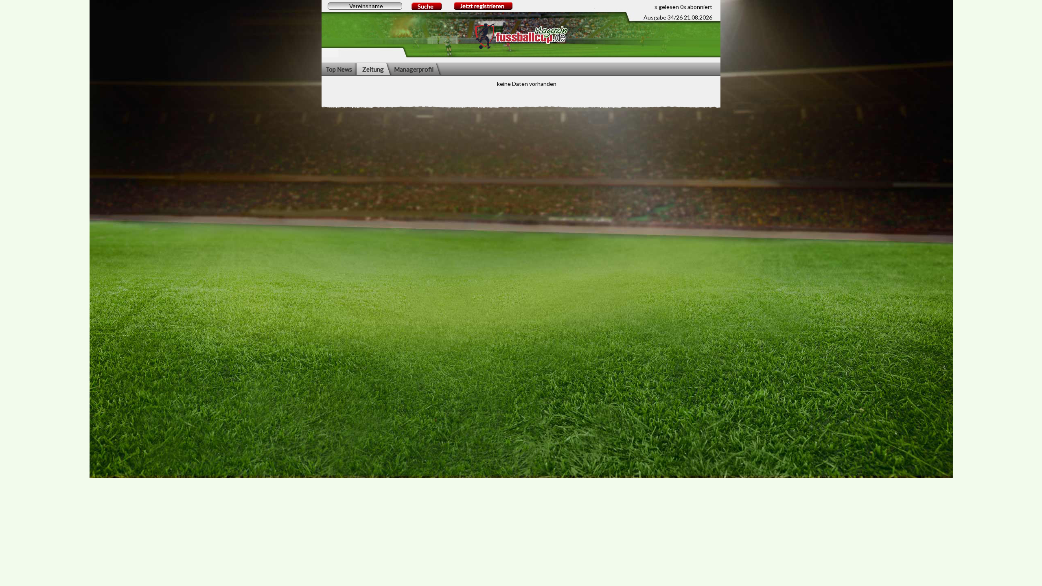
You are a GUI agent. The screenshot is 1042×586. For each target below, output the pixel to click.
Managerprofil (413, 69)
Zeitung (373, 69)
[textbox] (365, 6)
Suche (425, 6)
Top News (339, 69)
